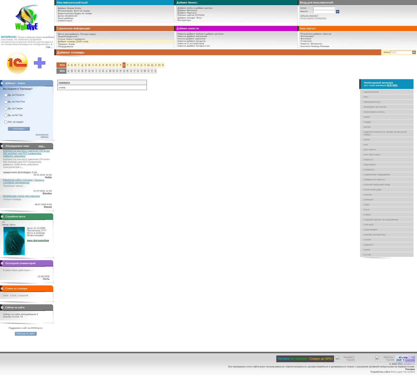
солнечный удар (372, 189)
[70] (14, 254)
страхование (370, 229)
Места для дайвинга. (69, 34)
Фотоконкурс (307, 36)
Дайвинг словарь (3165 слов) (73, 41)
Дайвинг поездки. (186, 18)
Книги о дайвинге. (76, 39)
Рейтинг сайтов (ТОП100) (190, 15)
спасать (367, 194)
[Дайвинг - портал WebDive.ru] (27, 32)
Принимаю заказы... (14, 185)
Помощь (315, 46)
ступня (367, 239)
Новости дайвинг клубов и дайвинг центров (200, 34)
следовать (369, 169)
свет (365, 97)
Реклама (324, 46)
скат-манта (369, 149)
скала (366, 139)
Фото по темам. (82, 11)
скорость (368, 159)
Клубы (78, 8)
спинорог (368, 199)
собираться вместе (374, 179)
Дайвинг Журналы (187, 13)
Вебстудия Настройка (403, 371)
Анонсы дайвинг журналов (191, 38)
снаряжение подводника (376, 174)
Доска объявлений (67, 16)
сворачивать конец (373, 112)
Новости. (305, 43)
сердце (367, 122)
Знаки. (71, 44)
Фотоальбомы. (65, 11)
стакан (367, 214)
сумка (366, 249)
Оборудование (65, 46)
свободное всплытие (374, 107)
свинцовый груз (372, 102)
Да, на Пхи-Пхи (16, 101)
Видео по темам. (83, 13)
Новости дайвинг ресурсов (191, 41)
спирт (366, 204)
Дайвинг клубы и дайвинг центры (194, 8)
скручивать (369, 164)
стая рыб (368, 224)
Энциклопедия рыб (68, 36)
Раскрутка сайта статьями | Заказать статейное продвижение (23, 181)
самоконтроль (371, 91)
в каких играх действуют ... (18, 270)
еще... (41, 146)
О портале (306, 41)
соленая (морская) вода (376, 184)
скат (365, 144)
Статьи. (62, 39)
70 (3, 222)
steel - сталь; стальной (15, 295)
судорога (368, 244)
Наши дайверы (65, 18)
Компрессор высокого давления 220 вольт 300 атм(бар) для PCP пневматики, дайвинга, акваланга (26, 153)
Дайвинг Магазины (187, 10)
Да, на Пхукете (16, 95)
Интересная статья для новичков (21, 196)
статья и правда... (13, 199)
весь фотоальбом (38, 240)
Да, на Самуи (15, 108)
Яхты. (199, 18)
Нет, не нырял (15, 122)
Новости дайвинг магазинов (192, 36)
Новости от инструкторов (190, 43)
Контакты (305, 46)
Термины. (63, 44)
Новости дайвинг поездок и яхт (193, 46)
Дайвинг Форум (66, 8)
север (366, 117)
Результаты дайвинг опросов (316, 34)
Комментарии (65, 20)
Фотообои (306, 38)
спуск (366, 209)
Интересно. (317, 43)
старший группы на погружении (380, 219)
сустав (367, 254)
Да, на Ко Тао (15, 115)
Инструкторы (184, 20)
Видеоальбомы (66, 13)
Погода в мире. (88, 34)
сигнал (367, 127)
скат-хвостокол (371, 154)
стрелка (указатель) (374, 234)
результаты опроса (42, 135)
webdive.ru (409, 364)
